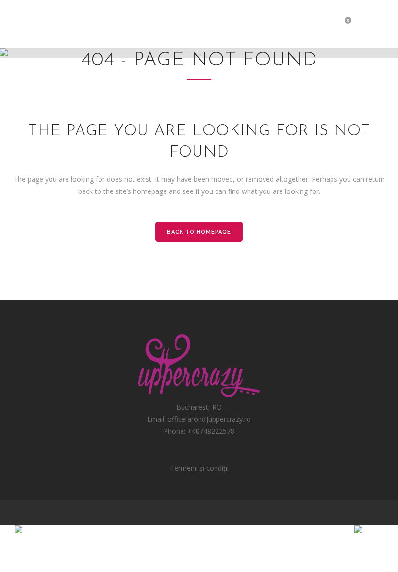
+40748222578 (210, 431)
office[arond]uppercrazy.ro (209, 419)
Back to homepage (199, 232)
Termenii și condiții (199, 468)
